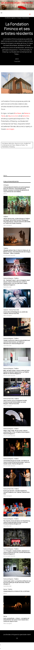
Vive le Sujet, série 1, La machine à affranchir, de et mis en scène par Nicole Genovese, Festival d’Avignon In (17, 582)
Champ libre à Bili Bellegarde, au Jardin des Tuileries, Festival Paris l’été (15, 312)
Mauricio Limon (13, 116)
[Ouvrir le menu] (1, 13)
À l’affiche (8, 18)
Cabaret (5, 310)
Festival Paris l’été (14, 310)
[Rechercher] (30, 14)
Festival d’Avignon (8, 278)
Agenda (13, 18)
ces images (10, 129)
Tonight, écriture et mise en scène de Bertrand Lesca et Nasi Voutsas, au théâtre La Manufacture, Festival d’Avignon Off (16, 342)
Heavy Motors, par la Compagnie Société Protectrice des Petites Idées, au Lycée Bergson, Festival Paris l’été (15, 402)
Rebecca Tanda (20, 145)
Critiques (18, 18)
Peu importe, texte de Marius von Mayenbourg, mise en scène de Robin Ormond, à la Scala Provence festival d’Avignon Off (16, 522)
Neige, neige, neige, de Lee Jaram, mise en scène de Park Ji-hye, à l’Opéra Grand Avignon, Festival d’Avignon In (16, 432)
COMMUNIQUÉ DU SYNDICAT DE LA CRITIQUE (16, 591)
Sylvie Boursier (7, 287)
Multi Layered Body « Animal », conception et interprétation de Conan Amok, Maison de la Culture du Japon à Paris (16, 620)
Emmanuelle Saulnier (9, 255)
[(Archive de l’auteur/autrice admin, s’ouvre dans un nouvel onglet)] (17, 173)
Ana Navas (17, 113)
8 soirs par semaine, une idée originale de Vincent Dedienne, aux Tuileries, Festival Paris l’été (16, 492)
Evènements (25, 18)
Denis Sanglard (7, 225)
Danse (5, 589)
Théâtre (5, 216)
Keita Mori (25, 116)
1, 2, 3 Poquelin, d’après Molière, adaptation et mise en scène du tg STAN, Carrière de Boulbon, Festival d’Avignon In (17, 552)
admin (17, 59)
